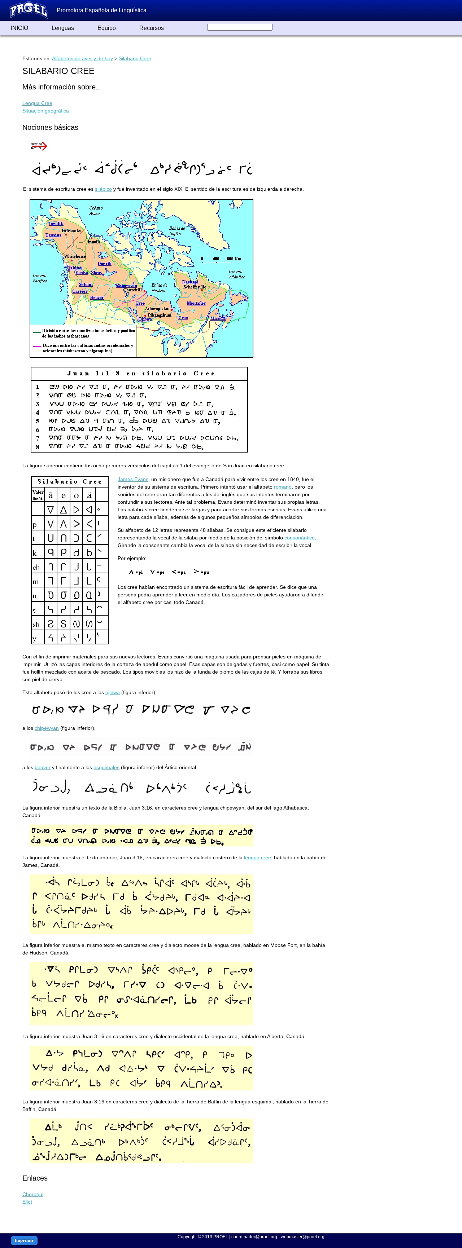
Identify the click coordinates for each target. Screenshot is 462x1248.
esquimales (106, 767)
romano (283, 487)
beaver (43, 767)
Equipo (106, 28)
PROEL (220, 1236)
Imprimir (24, 1240)
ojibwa (112, 692)
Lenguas (63, 28)
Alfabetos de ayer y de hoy (82, 58)
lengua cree (257, 857)
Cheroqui (32, 1194)
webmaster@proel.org (302, 1236)
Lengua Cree (37, 103)
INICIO (19, 28)
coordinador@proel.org (254, 1236)
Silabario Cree (135, 58)
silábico (103, 189)
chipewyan (47, 728)
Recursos (151, 28)
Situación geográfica (45, 111)
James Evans (133, 479)
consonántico (299, 538)
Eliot (27, 1202)
